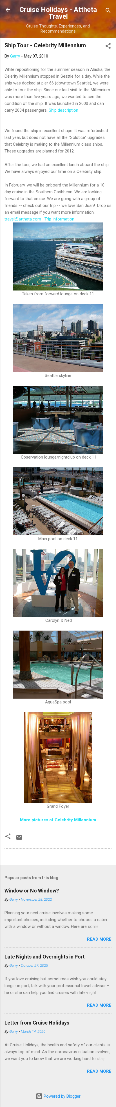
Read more (99, 939)
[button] (108, 47)
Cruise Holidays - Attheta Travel (58, 13)
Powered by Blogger (62, 1096)
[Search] (108, 11)
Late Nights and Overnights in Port (45, 957)
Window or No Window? (32, 891)
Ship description (63, 110)
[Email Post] (19, 839)
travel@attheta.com (23, 219)
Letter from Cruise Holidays (37, 1023)
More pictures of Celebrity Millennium (58, 819)
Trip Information (59, 219)
